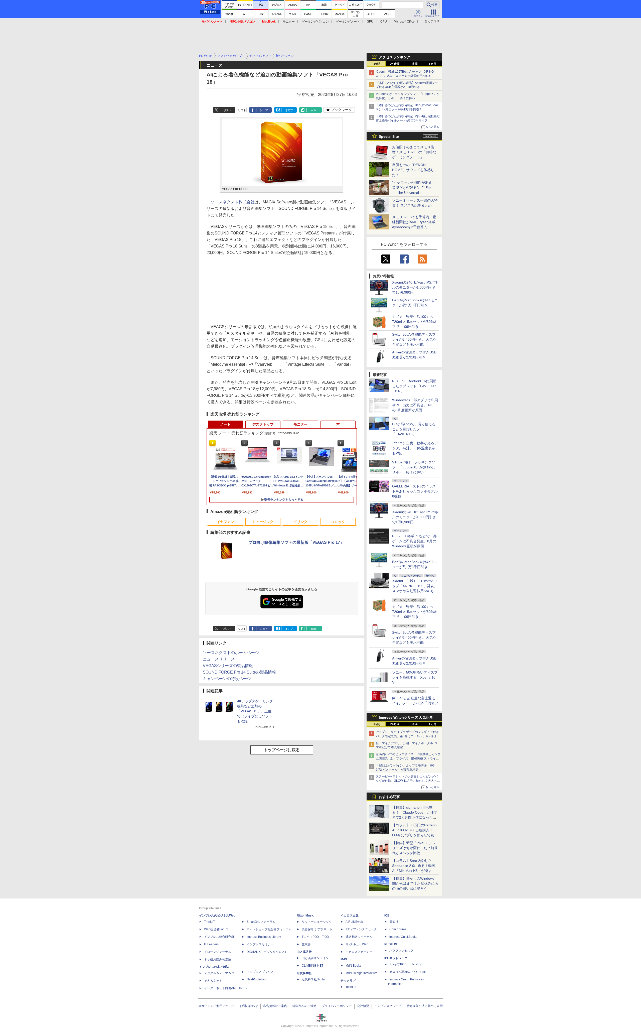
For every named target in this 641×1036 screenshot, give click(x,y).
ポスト (227, 110)
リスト (242, 110)
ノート (225, 424)
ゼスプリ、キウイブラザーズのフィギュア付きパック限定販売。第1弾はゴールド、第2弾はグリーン (407, 736)
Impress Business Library (264, 937)
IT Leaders (211, 944)
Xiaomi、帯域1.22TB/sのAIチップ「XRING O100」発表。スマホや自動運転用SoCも (415, 586)
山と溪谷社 (304, 952)
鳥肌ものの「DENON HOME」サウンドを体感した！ (413, 170)
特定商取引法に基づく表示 (425, 1006)
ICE (386, 915)
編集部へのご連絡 (304, 1006)
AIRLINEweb (354, 922)
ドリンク (300, 522)
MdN (344, 959)
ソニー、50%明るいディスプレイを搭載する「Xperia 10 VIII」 (415, 677)
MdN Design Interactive (361, 973)
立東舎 (306, 944)
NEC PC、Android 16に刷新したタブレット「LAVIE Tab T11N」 (414, 386)
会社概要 (363, 1006)
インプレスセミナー (260, 944)
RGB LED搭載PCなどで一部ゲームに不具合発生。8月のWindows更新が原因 (414, 541)
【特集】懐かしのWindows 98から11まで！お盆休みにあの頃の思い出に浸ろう (415, 883)
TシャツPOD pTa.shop (405, 964)
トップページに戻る (282, 750)
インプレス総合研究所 (219, 937)
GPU (370, 21)
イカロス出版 (350, 915)
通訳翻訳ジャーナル (359, 937)
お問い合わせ (249, 1006)
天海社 (393, 922)
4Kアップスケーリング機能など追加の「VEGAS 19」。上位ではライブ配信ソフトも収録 (255, 711)
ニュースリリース (219, 659)
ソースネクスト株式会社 (233, 202)
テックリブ (348, 980)
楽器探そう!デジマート (317, 929)
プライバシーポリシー (337, 1006)
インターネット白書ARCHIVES (225, 988)
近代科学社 (304, 973)
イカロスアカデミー (359, 952)
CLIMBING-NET (312, 965)
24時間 (395, 64)
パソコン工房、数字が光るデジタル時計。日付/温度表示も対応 (415, 448)
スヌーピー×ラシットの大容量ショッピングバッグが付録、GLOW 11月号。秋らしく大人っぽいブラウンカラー (408, 781)
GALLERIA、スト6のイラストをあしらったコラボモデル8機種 (415, 491)
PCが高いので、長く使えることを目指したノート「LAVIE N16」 (413, 429)
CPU (383, 21)
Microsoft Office (404, 21)
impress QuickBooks (403, 937)
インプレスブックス (260, 972)
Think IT (209, 922)
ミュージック (262, 522)
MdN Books (353, 965)
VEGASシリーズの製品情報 (228, 666)
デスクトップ (262, 424)
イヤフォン (225, 522)
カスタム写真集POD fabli (407, 972)
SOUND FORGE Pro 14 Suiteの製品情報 (239, 672)
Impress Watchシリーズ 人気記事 (406, 717)
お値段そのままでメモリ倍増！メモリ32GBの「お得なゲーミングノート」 (414, 152)
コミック (338, 522)
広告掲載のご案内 (275, 1006)
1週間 (414, 64)
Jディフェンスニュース (361, 929)
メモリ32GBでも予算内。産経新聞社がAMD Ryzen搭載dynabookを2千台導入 (414, 222)
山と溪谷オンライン (315, 958)
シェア (264, 110)
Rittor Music (305, 915)
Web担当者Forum (216, 929)
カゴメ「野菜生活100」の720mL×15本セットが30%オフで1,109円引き (414, 322)
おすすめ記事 (389, 797)
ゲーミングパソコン (315, 21)
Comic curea (398, 929)
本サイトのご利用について (217, 1006)
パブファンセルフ (401, 950)
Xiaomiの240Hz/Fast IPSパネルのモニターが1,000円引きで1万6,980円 (415, 287)
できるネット (213, 980)
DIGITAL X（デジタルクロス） (267, 952)
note (313, 110)
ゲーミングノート (348, 21)
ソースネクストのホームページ (231, 653)
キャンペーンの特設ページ (227, 679)
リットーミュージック (317, 922)
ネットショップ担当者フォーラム (269, 929)
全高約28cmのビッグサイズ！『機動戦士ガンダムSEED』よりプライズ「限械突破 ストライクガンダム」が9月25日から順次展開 (408, 758)
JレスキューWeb (357, 944)
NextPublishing (257, 979)
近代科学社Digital (314, 979)
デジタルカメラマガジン (220, 973)
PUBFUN (390, 944)
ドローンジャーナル (217, 952)
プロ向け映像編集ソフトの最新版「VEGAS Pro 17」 (296, 542)
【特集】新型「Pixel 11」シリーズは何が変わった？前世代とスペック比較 (415, 848)
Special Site (389, 137)
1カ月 (432, 64)
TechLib (351, 987)
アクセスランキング (394, 57)
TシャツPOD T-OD (315, 937)
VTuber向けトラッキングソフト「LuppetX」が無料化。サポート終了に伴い (414, 467)
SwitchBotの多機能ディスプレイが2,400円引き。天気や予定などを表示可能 (414, 339)
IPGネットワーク (395, 958)
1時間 (376, 64)
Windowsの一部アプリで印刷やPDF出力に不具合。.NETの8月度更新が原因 (415, 405)
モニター (289, 21)
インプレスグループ (387, 1006)
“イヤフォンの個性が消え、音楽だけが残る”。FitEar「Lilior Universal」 (413, 188)
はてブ (289, 110)
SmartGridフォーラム (261, 922)
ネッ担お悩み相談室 (217, 959)
